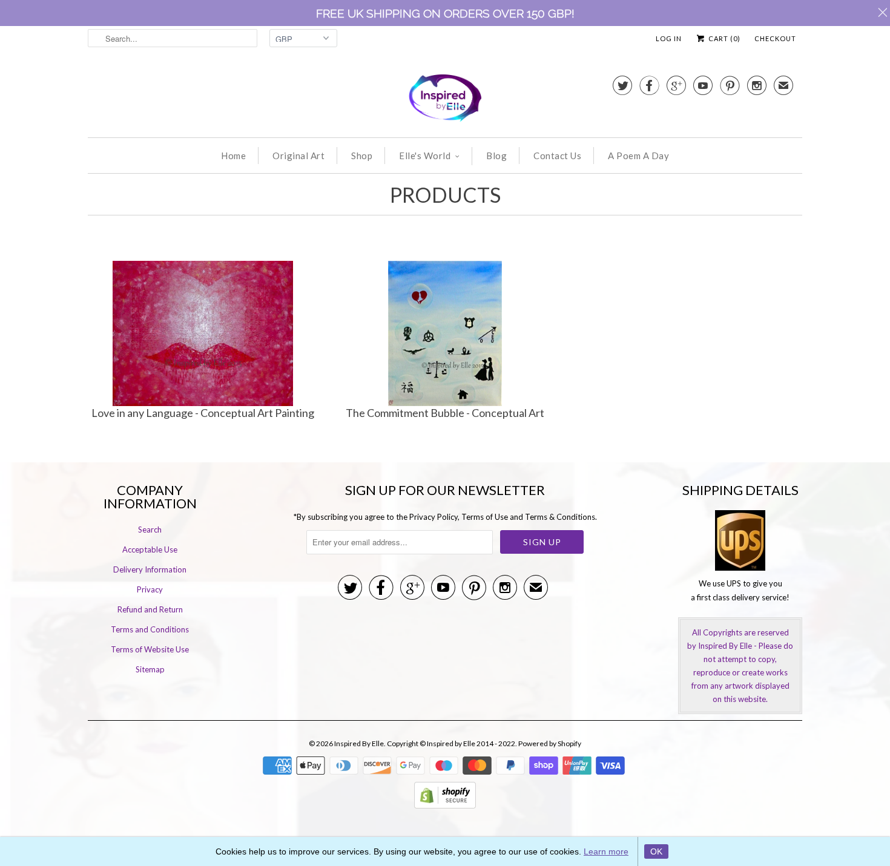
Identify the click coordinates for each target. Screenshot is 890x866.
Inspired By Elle (359, 743)
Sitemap (150, 669)
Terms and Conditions (150, 629)
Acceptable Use (149, 549)
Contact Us (557, 155)
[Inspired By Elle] (445, 99)
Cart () (723, 38)
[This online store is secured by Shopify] (445, 805)
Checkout (775, 38)
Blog (496, 155)
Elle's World (424, 155)
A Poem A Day (638, 155)
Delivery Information (149, 569)
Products (445, 194)
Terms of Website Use (150, 649)
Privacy (150, 589)
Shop (361, 155)
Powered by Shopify (549, 743)
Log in (669, 38)
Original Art (298, 155)
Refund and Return (150, 609)
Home (233, 155)
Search (150, 529)
